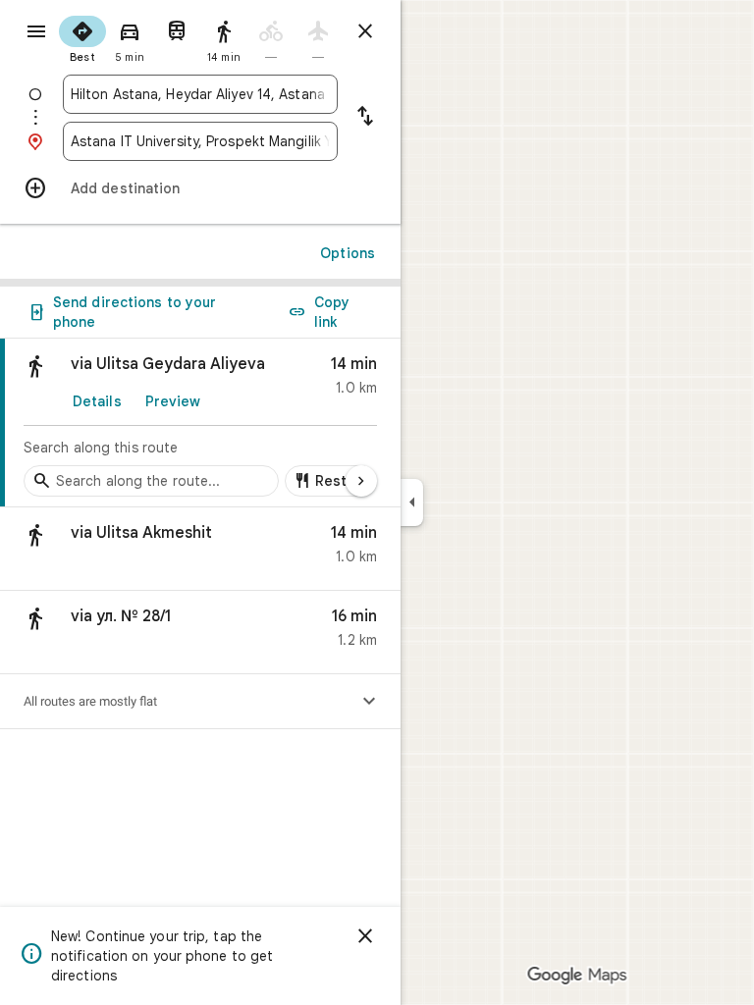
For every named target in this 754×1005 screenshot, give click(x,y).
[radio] (82, 37)
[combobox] (200, 94)
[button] (200, 549)
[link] (200, 423)
